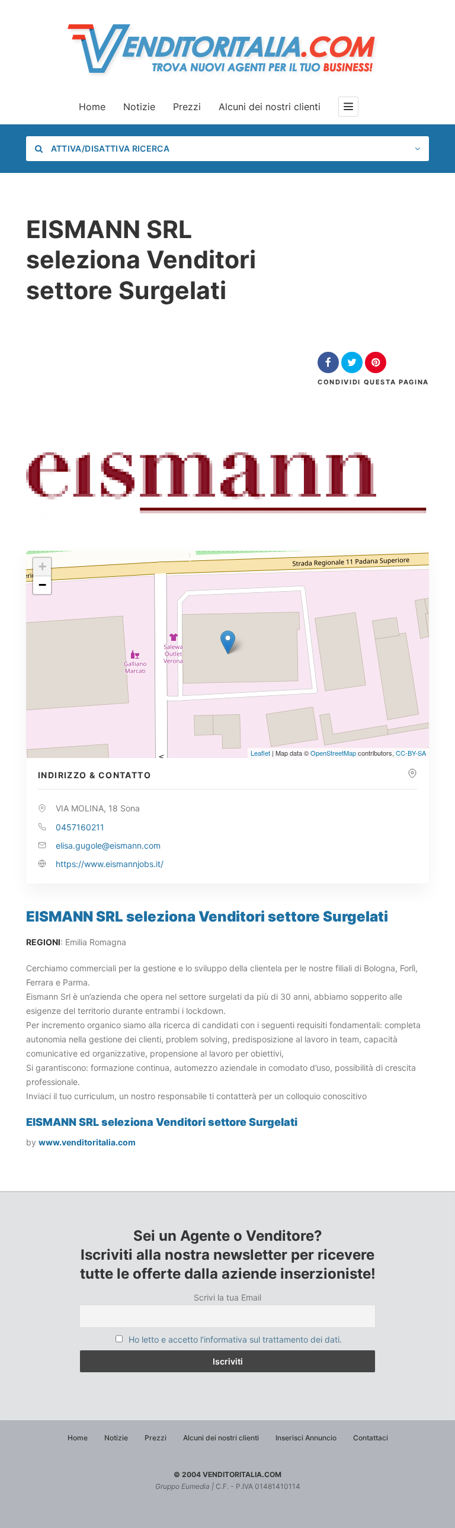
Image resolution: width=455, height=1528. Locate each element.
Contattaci (370, 1437)
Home (92, 107)
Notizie (139, 107)
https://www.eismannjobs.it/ (110, 864)
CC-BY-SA (411, 752)
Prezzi (187, 107)
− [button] (42, 584)
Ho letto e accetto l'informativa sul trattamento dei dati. (235, 1339)
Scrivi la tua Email (227, 1297)
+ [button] (42, 566)
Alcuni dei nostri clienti (270, 107)
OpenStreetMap (333, 752)
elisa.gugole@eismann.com (108, 845)
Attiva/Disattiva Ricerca (109, 148)
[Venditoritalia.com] (227, 49)
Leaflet (260, 752)
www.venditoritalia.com (87, 1142)
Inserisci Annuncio (306, 1437)
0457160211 (80, 827)
